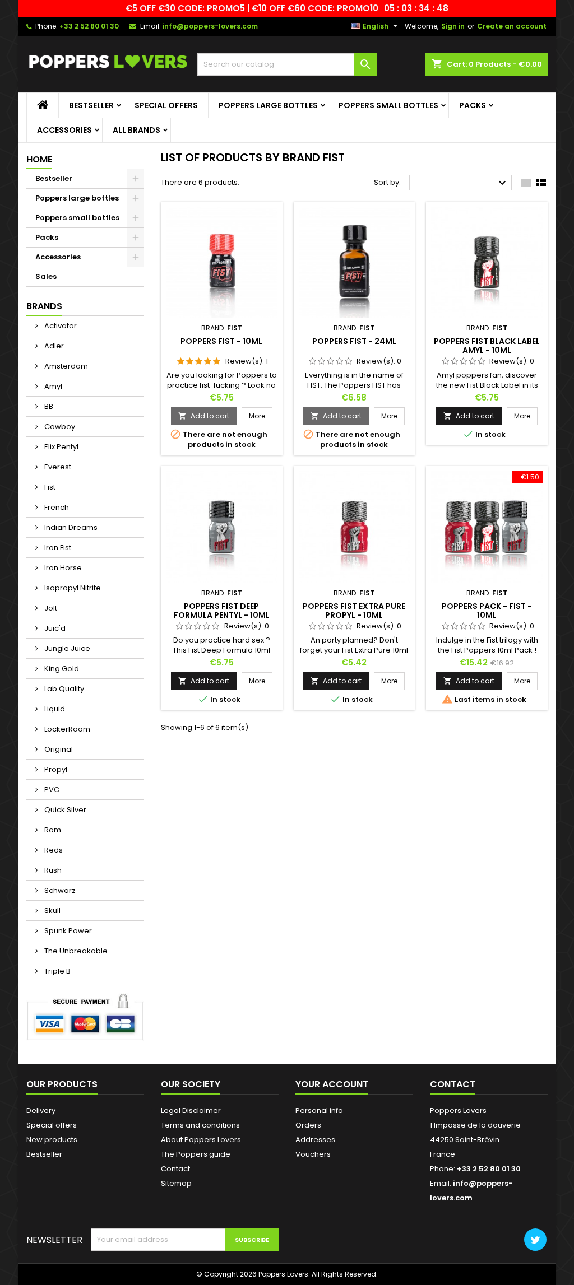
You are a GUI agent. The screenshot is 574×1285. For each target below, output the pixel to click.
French (56, 507)
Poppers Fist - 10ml (221, 341)
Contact (175, 1168)
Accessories (64, 130)
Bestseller (91, 105)
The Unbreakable (75, 951)
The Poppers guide (195, 1154)
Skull (52, 910)
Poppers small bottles (388, 105)
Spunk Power (67, 930)
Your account (331, 1084)
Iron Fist (57, 547)
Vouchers (313, 1154)
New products (51, 1139)
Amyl (52, 386)
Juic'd (54, 628)
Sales (46, 276)
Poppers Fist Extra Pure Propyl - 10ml (354, 610)
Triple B (57, 971)
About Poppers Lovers (201, 1139)
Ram (52, 830)
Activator (60, 325)
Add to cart (203, 416)
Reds (53, 850)
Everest (57, 467)
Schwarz (59, 890)
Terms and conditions (200, 1125)
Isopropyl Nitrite (72, 588)
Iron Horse (62, 567)
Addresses (315, 1139)
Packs (472, 105)
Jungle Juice (66, 648)
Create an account (512, 26)
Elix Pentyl (60, 446)
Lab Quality (63, 688)
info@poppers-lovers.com (210, 26)
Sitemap (176, 1183)
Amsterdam (65, 366)
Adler (53, 346)
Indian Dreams (70, 527)
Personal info (319, 1110)
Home (39, 159)
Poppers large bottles (268, 105)
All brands (136, 130)
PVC (51, 789)
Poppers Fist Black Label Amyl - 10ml (487, 346)
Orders (308, 1125)
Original (58, 749)
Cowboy (59, 426)
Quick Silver (64, 809)
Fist (49, 487)
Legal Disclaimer (191, 1110)
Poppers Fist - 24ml (354, 341)
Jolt (50, 608)
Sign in (453, 26)
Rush (52, 870)
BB (48, 406)
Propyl (55, 769)
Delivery (40, 1110)
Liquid (54, 709)
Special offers (166, 105)
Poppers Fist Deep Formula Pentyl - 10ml (222, 610)
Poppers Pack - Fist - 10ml (487, 610)
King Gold (61, 668)
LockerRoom (66, 729)
